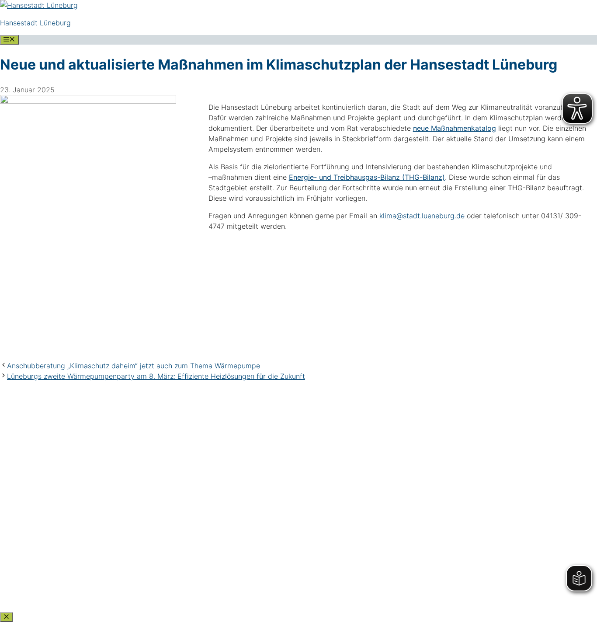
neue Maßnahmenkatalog (454, 128)
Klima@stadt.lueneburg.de (54, 497)
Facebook (20, 571)
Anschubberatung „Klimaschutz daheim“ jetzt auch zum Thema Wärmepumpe (133, 365)
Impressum (22, 532)
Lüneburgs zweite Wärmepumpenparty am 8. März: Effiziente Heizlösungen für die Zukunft (156, 376)
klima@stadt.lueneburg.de (422, 215)
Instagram (20, 585)
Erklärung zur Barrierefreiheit (59, 545)
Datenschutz (26, 519)
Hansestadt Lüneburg (35, 22)
